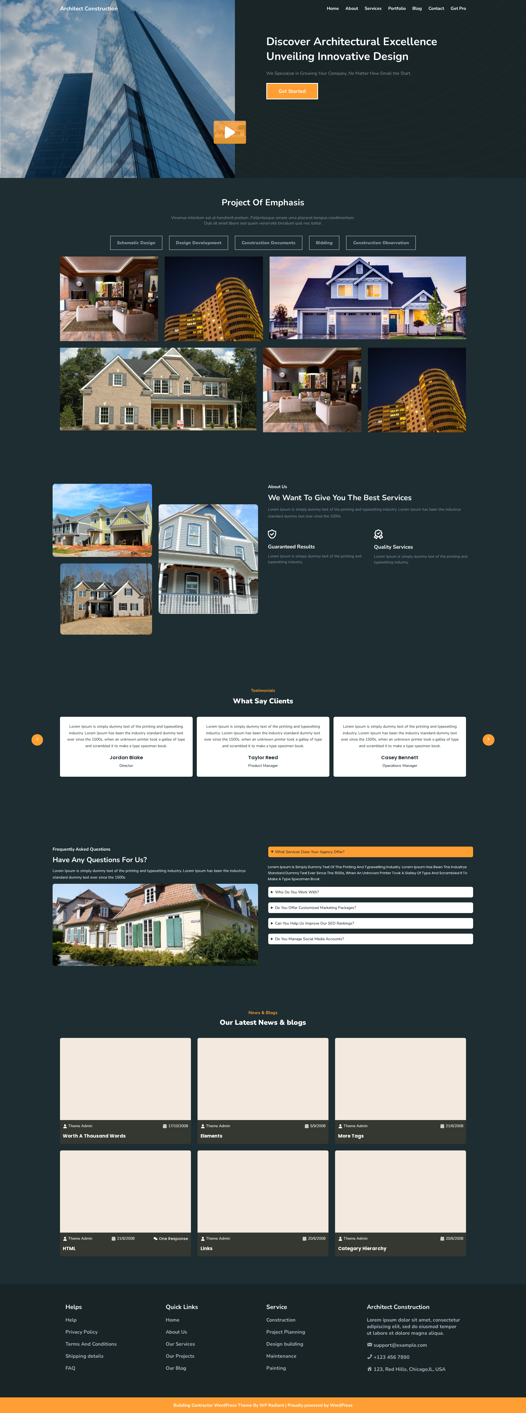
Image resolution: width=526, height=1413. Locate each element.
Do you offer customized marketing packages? (315, 907)
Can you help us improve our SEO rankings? (314, 923)
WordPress (341, 1405)
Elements (211, 1136)
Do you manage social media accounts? (309, 939)
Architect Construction (89, 8)
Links (207, 1248)
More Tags (351, 1136)
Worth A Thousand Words (94, 1136)
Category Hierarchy (362, 1248)
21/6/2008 (454, 1126)
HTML (69, 1248)
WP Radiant (271, 1405)
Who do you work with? (297, 892)
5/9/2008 (317, 1126)
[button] (37, 738)
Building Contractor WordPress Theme (213, 1405)
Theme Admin (80, 1126)
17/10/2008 (178, 1126)
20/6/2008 (316, 1238)
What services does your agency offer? (309, 851)
